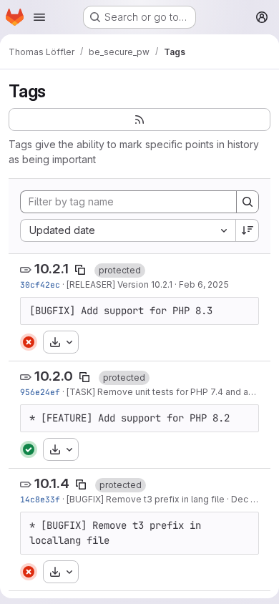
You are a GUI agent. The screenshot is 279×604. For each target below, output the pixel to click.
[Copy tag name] (80, 269)
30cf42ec (40, 284)
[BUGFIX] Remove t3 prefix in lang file (146, 499)
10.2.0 (53, 376)
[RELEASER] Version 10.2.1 (119, 284)
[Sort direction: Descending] (247, 230)
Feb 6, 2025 (204, 284)
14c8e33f (40, 499)
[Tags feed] (139, 119)
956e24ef (40, 391)
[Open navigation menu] (39, 17)
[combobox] (127, 230)
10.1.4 (51, 483)
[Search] (247, 201)
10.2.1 (51, 268)
